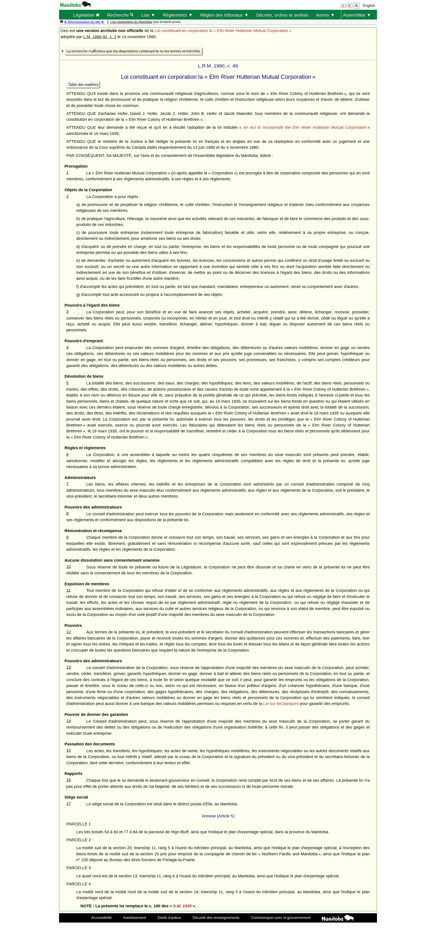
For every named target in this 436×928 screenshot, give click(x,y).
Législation (84, 14)
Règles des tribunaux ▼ (224, 14)
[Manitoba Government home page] (337, 918)
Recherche (118, 14)
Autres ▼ (325, 14)
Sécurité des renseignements (215, 918)
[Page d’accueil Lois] (61, 22)
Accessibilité (101, 918)
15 (68, 750)
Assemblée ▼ (357, 14)
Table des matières (83, 85)
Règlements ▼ (178, 14)
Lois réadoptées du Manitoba (131, 22)
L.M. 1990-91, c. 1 (99, 37)
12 (68, 632)
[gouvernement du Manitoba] (75, 6)
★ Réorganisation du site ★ (84, 22)
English (369, 5)
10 (68, 566)
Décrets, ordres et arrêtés (282, 14)
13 (68, 667)
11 (68, 590)
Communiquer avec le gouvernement (280, 918)
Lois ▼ (148, 14)
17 (68, 803)
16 (68, 780)
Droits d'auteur (169, 918)
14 (68, 721)
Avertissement (134, 918)
